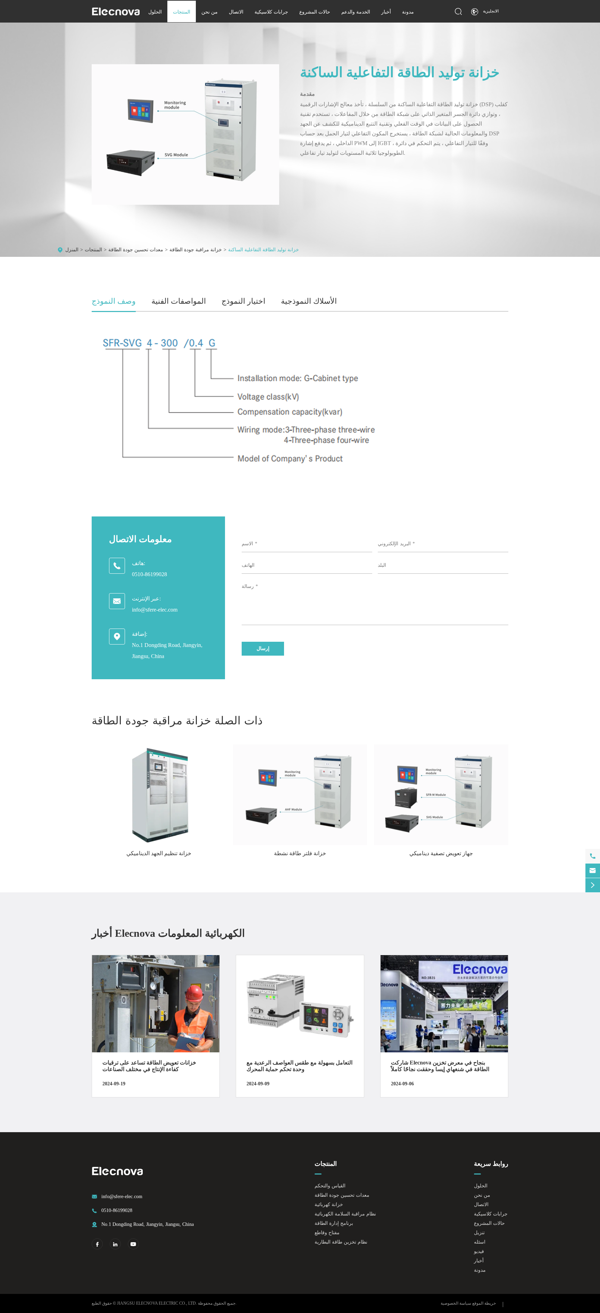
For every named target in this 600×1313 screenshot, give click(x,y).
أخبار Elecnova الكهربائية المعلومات (168, 933)
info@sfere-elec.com (154, 610)
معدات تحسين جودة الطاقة (135, 249)
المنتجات (181, 12)
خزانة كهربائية (329, 1204)
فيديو (479, 1251)
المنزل (71, 249)
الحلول (155, 12)
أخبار (386, 12)
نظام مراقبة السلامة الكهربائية (345, 1214)
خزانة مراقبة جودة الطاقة (195, 249)
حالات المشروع (314, 12)
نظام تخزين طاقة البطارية (341, 1242)
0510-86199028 (149, 574)
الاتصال (236, 12)
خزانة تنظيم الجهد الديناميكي (158, 853)
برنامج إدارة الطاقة (334, 1223)
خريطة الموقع (484, 1303)
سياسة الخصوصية (456, 1303)
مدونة (408, 12)
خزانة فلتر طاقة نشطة (300, 853)
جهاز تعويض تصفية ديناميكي (441, 853)
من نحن (209, 12)
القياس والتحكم (330, 1185)
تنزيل (479, 1232)
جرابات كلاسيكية (271, 12)
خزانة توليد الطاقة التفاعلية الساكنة (263, 249)
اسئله (479, 1242)
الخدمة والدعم (355, 12)
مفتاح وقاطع (327, 1232)
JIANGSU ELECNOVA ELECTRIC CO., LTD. (157, 1303)
